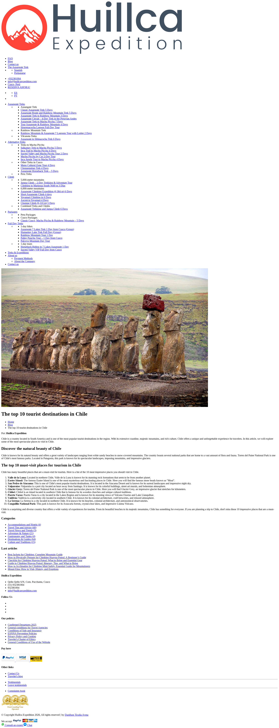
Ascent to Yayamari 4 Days (34, 200)
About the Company (24, 261)
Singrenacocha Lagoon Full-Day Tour (40, 127)
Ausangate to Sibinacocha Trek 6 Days (40, 139)
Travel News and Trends (22, 530)
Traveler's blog (15, 676)
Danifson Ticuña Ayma (76, 714)
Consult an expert (13, 725)
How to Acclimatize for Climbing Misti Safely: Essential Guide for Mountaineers (49, 566)
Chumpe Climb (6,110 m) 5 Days (38, 203)
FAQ (10, 58)
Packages (12, 211)
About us (12, 255)
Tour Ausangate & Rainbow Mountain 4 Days (44, 124)
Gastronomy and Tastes (21, 536)
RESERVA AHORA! (19, 87)
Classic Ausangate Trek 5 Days (36, 110)
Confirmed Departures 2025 (22, 624)
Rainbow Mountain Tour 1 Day (37, 235)
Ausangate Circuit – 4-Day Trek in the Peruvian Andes (49, 118)
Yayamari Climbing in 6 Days (36, 197)
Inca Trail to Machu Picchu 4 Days (38, 150)
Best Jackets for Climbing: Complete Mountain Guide (35, 554)
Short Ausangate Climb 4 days (36, 194)
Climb (11, 176)
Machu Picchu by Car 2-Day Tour (38, 156)
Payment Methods (23, 258)
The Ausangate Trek (18, 67)
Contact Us (13, 673)
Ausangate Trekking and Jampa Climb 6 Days (44, 209)
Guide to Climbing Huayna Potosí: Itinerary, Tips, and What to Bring (43, 563)
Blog (10, 61)
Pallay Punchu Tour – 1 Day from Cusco (41, 238)
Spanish (18, 70)
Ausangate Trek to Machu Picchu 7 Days (42, 121)
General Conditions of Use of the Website (29, 642)
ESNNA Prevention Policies (22, 633)
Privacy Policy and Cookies (22, 636)
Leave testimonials (17, 685)
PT (15, 95)
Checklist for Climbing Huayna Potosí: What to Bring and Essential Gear (45, 560)
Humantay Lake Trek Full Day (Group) (41, 232)
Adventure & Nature (21, 533)
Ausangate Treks (16, 104)
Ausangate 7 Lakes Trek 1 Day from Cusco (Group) (47, 229)
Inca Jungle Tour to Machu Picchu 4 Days (42, 159)
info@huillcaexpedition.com (22, 81)
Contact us (13, 64)
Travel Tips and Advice (22, 527)
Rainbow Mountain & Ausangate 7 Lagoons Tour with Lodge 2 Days (56, 133)
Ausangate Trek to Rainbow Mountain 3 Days (44, 115)
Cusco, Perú (14, 84)
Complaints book (16, 691)
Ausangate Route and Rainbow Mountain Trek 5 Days (48, 112)
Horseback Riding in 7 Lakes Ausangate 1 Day (45, 246)
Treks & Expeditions (18, 252)
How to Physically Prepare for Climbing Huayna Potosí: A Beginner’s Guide (47, 557)
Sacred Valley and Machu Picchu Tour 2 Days (44, 153)
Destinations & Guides (22, 539)
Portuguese (20, 73)
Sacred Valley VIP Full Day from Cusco (41, 249)
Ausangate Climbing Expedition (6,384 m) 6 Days (46, 191)
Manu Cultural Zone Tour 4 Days (38, 165)
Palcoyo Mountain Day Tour (35, 241)
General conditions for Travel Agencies (28, 627)
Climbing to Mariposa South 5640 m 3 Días (43, 185)
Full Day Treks (15, 223)
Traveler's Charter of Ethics (22, 639)
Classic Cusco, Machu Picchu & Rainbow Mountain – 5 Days (52, 220)
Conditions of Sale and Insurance (24, 630)
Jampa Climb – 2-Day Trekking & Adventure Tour (46, 182)
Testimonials (14, 682)
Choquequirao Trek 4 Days (34, 168)
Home (11, 422)
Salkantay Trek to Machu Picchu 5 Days (41, 147)
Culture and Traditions (21, 542)
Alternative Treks (16, 142)
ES (15, 92)
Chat (29, 725)
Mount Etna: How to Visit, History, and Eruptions (33, 569)
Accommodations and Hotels (24, 524)
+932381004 (14, 78)
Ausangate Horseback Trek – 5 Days (39, 171)
